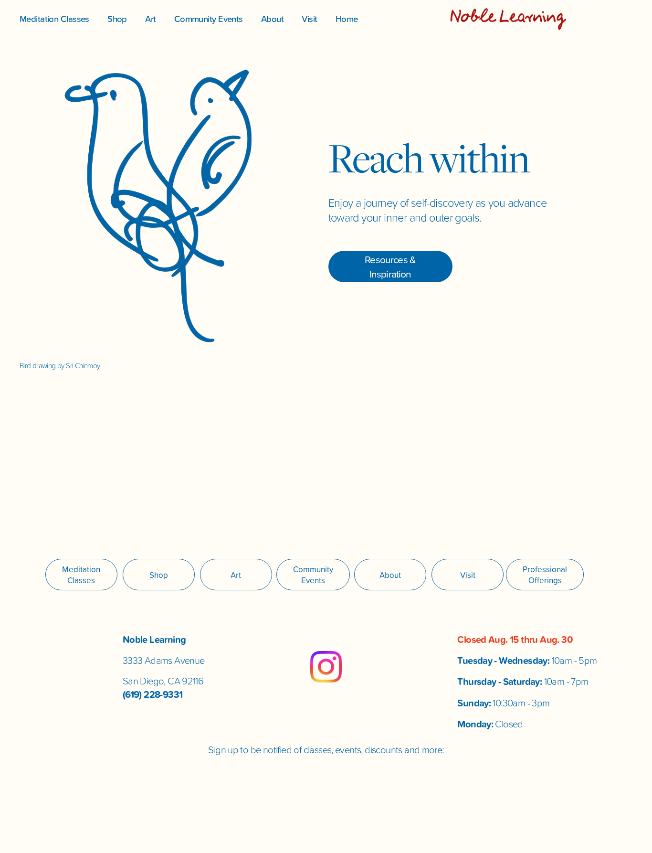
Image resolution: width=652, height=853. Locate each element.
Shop (117, 18)
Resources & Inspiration (390, 266)
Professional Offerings (545, 575)
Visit (309, 18)
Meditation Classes (54, 18)
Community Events (208, 18)
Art (150, 18)
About (272, 18)
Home (347, 18)
